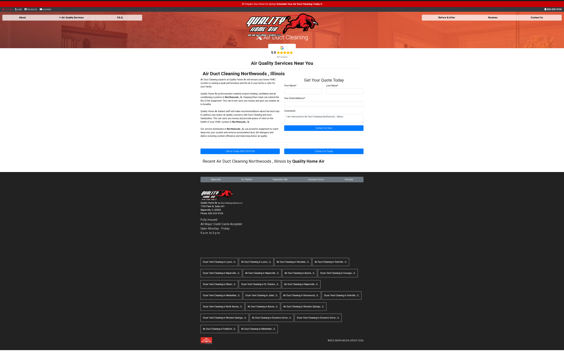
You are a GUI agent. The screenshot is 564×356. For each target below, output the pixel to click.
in (219, 262)
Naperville (216, 179)
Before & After (446, 17)
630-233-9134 (554, 9)
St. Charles (246, 179)
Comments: (290, 111)
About (22, 17)
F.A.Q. (120, 17)
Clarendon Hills (280, 179)
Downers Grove (316, 179)
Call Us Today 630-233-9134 (240, 151)
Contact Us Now (323, 128)
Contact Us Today (324, 151)
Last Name (332, 85)
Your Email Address (294, 98)
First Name (290, 85)
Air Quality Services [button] (72, 17)
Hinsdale (349, 179)
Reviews (493, 17)
